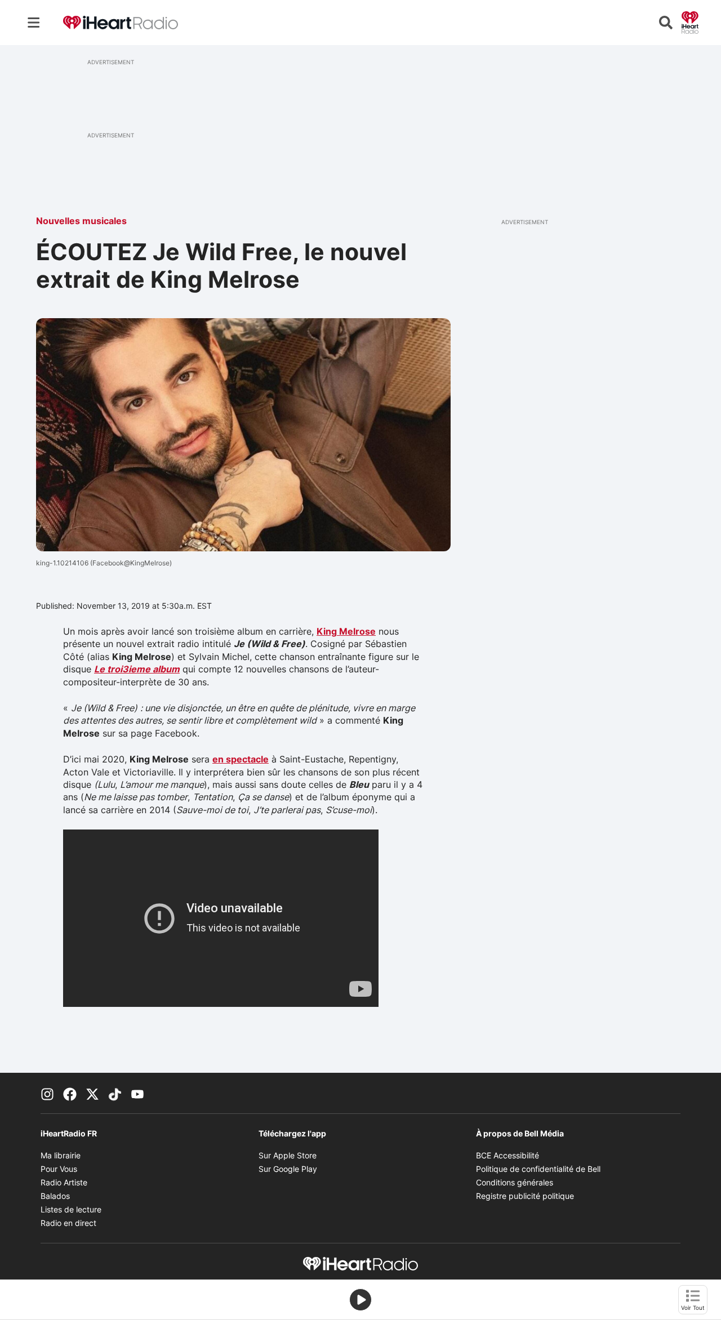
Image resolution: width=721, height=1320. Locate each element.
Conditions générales (514, 1182)
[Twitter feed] (92, 1093)
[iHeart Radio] (690, 21)
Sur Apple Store (288, 1155)
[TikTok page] (115, 1093)
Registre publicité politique (525, 1196)
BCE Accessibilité (507, 1155)
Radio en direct (68, 1223)
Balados (55, 1196)
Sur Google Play (288, 1169)
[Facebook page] (70, 1093)
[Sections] (34, 22)
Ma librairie (61, 1155)
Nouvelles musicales (81, 220)
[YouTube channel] (137, 1093)
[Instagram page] (47, 1093)
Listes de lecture (71, 1209)
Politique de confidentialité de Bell (538, 1169)
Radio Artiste (64, 1182)
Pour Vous (59, 1169)
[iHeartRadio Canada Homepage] (120, 23)
